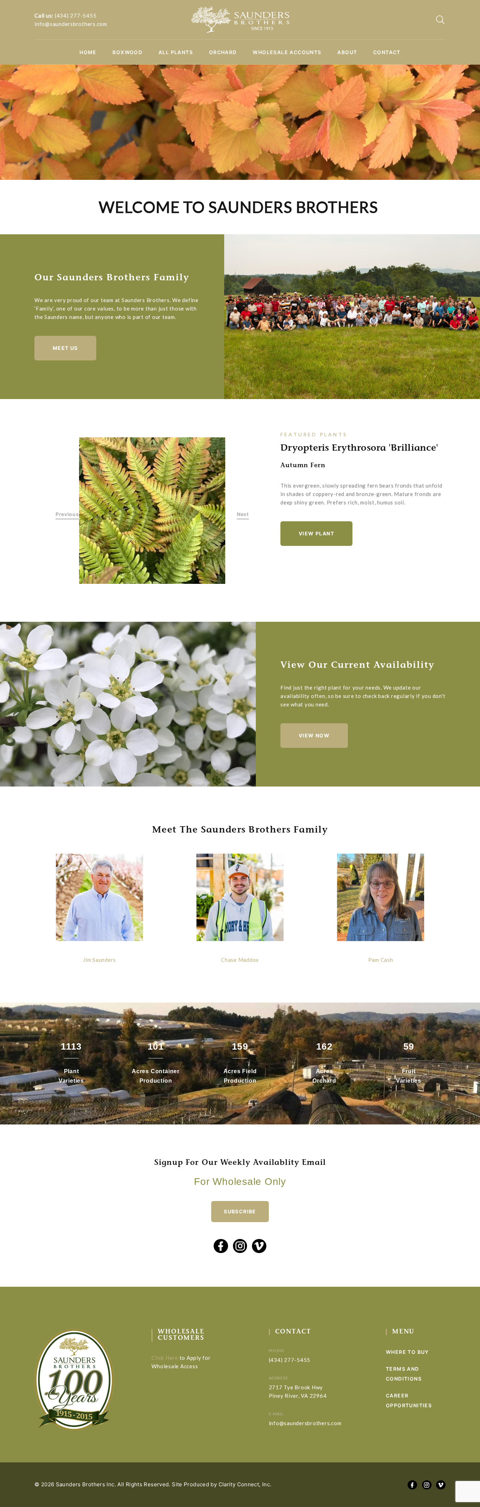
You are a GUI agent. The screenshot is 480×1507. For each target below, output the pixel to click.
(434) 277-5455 (76, 15)
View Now (314, 735)
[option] (152, 510)
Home (88, 52)
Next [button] (243, 514)
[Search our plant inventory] (440, 19)
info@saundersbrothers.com (70, 24)
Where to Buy (407, 1352)
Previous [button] (67, 514)
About (347, 52)
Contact (387, 52)
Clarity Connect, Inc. (245, 1484)
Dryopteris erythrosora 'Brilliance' (359, 448)
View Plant (316, 533)
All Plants (175, 52)
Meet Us (65, 348)
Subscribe (240, 1211)
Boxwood (127, 52)
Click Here (164, 1358)
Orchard (223, 52)
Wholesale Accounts (287, 52)
